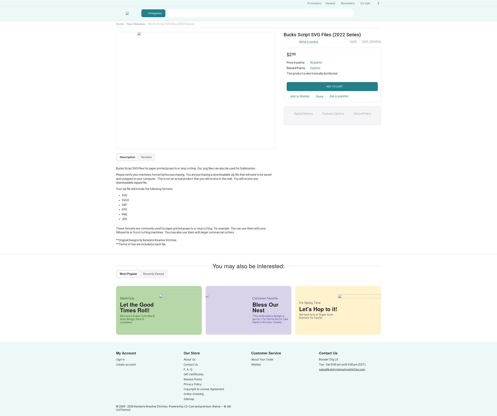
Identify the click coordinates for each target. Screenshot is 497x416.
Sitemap (189, 399)
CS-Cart (189, 406)
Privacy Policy (193, 384)
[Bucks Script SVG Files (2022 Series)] (196, 90)
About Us (189, 359)
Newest (330, 3)
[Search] (349, 13)
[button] (317, 96)
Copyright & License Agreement (204, 389)
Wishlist (256, 364)
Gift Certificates (194, 374)
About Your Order (262, 359)
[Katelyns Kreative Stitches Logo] (127, 13)
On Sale (365, 3)
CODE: (353, 41)
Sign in (120, 359)
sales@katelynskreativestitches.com (342, 369)
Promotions (314, 3)
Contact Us (191, 364)
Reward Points (193, 379)
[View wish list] (359, 13)
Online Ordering (194, 394)
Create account (126, 364)
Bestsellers (348, 3)
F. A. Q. (188, 369)
